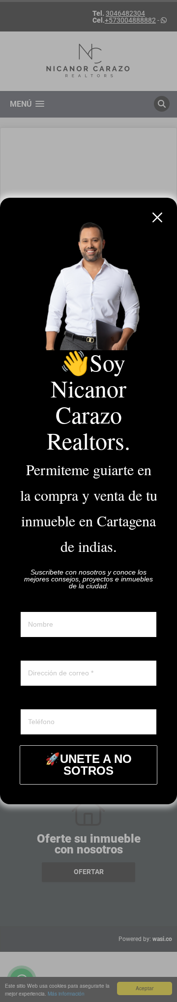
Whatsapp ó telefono (52, 700)
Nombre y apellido (48, 602)
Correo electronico (48, 651)
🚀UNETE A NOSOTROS (88, 764)
